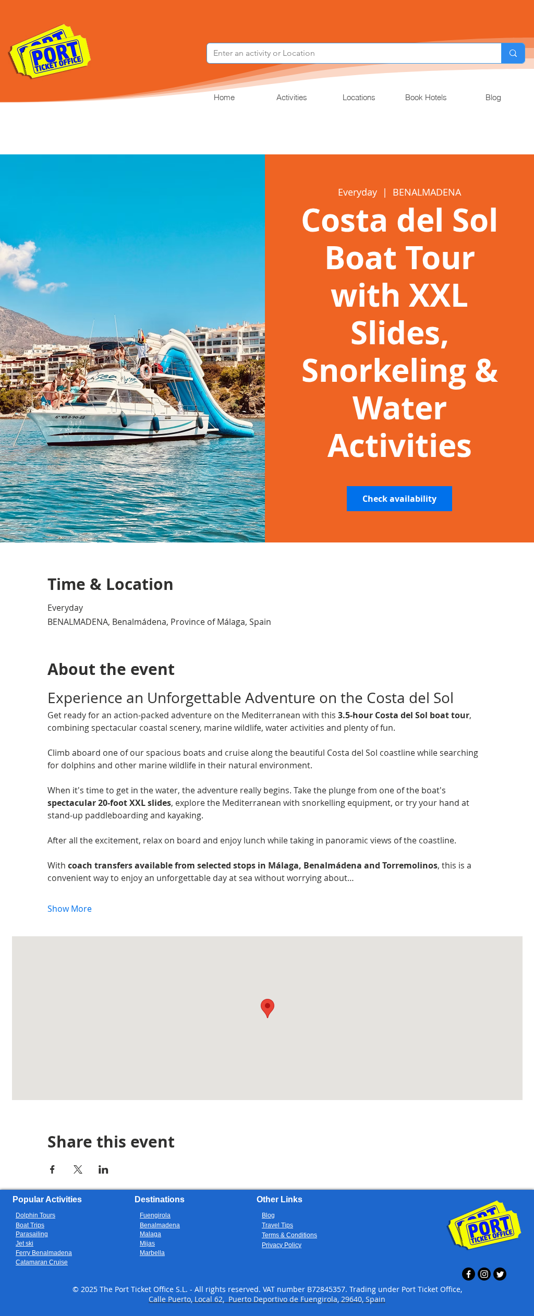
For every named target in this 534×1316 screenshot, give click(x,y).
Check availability (399, 498)
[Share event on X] (78, 1169)
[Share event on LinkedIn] (103, 1169)
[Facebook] (468, 1274)
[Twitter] (499, 1274)
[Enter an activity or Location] (513, 53)
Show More (69, 908)
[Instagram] (484, 1274)
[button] (291, 97)
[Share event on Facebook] (52, 1169)
